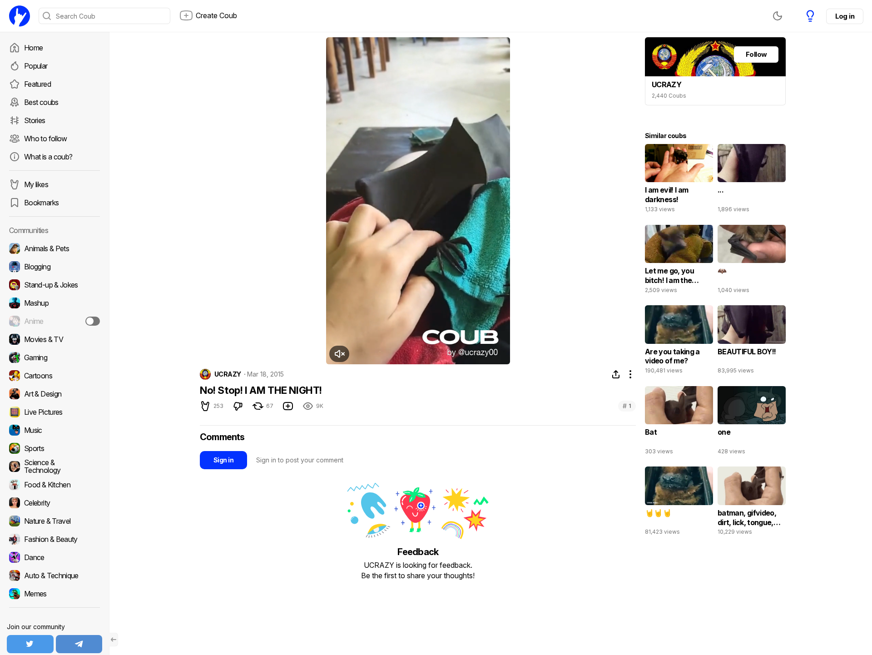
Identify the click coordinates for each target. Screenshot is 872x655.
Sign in (223, 460)
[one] (752, 422)
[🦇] (752, 261)
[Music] (54, 430)
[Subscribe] (92, 321)
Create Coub (216, 15)
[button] (339, 354)
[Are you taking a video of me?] (679, 341)
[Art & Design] (54, 394)
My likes (36, 184)
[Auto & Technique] (54, 575)
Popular (36, 65)
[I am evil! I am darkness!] (679, 180)
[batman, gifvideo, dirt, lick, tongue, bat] (752, 502)
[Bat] (679, 422)
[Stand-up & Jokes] (54, 285)
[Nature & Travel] (54, 521)
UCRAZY (227, 374)
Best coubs (41, 102)
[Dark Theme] (777, 16)
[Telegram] (79, 644)
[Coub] (19, 15)
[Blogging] (54, 267)
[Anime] (54, 321)
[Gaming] (54, 357)
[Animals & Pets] (54, 248)
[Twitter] (30, 644)
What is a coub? (48, 156)
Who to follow (45, 138)
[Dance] (54, 557)
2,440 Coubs (669, 95)
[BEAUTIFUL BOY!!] (752, 341)
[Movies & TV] (54, 339)
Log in (844, 16)
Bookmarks (41, 202)
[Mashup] (54, 303)
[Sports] (54, 448)
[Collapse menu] (113, 639)
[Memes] (54, 594)
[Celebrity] (54, 503)
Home (33, 47)
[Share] (615, 374)
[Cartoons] (54, 376)
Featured (37, 84)
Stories (34, 120)
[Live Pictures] (54, 412)
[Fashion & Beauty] (54, 539)
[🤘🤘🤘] (679, 502)
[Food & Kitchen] (54, 485)
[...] (752, 180)
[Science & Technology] (54, 466)
